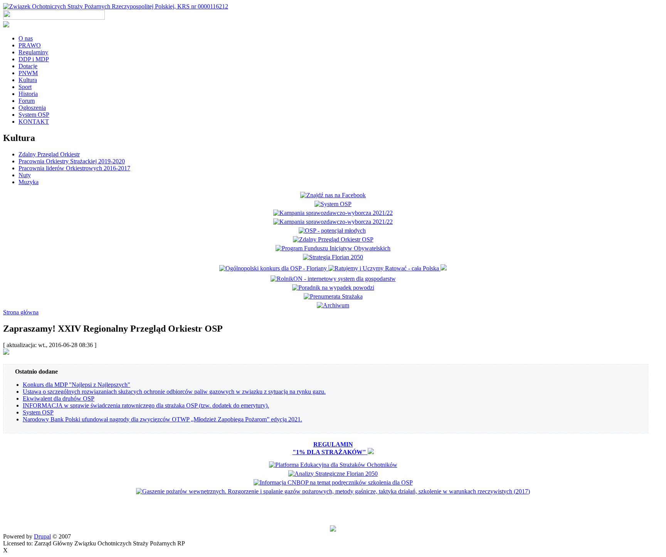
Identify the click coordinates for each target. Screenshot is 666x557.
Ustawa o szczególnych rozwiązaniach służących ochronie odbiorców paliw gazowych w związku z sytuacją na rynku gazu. (174, 391)
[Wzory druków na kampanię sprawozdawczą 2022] (333, 213)
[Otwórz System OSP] (333, 204)
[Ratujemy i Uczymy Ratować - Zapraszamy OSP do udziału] (384, 268)
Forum (26, 100)
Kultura (27, 80)
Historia (28, 94)
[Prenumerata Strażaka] (333, 296)
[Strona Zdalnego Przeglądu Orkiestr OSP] (333, 239)
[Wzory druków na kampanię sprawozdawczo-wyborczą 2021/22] (333, 221)
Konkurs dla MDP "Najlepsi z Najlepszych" (76, 384)
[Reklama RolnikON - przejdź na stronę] (333, 278)
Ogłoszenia (32, 107)
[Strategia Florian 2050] (333, 257)
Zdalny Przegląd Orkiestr (49, 154)
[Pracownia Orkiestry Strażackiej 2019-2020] (333, 248)
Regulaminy (33, 52)
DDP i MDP (33, 59)
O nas (25, 38)
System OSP (33, 114)
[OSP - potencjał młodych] (333, 230)
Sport (25, 87)
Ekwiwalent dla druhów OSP (58, 398)
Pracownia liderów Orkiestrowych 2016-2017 (74, 168)
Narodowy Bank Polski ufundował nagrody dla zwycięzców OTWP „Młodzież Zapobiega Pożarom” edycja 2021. (162, 419)
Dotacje (27, 66)
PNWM (28, 73)
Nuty (24, 175)
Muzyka (28, 182)
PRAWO (29, 45)
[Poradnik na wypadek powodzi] (333, 287)
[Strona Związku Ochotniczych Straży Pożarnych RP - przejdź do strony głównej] (115, 6)
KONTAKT (33, 121)
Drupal (42, 536)
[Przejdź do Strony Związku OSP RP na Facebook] (333, 195)
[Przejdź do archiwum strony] (333, 305)
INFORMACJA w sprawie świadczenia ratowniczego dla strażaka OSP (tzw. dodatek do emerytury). (146, 405)
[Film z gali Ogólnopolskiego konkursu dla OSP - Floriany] (273, 268)
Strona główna (21, 312)
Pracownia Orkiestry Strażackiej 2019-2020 (71, 161)
